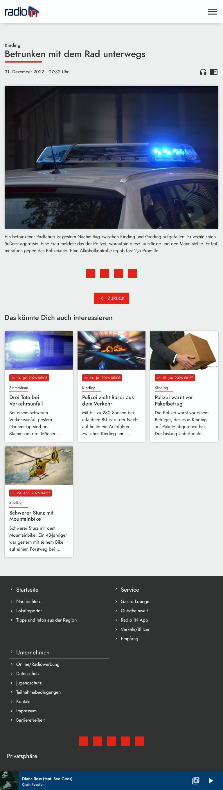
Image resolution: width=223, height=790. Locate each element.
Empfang (129, 638)
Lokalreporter (29, 610)
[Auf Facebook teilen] (90, 273)
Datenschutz (27, 673)
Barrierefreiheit (30, 720)
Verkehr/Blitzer (135, 629)
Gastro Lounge (135, 601)
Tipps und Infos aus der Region (46, 620)
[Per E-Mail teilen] (132, 273)
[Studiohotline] (139, 741)
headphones (203, 72)
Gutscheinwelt (134, 610)
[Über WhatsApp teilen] (118, 273)
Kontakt (23, 701)
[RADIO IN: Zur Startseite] (104, 11)
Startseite (27, 590)
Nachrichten (28, 601)
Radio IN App (134, 620)
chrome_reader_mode (214, 72)
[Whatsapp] (125, 741)
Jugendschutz (29, 682)
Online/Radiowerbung (38, 664)
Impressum (26, 710)
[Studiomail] (83, 741)
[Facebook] (97, 741)
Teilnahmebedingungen (38, 692)
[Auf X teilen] (104, 273)
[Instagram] (111, 741)
